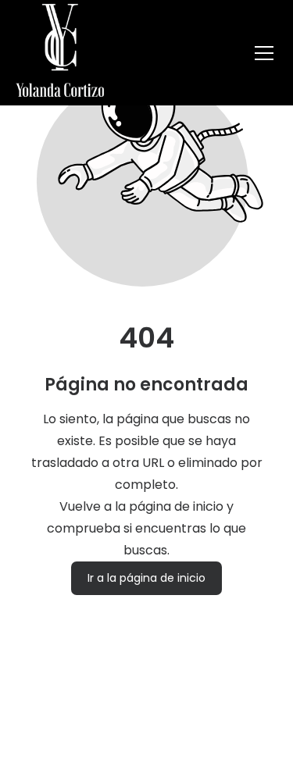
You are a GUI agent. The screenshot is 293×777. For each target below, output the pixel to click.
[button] (264, 53)
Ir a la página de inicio (146, 578)
